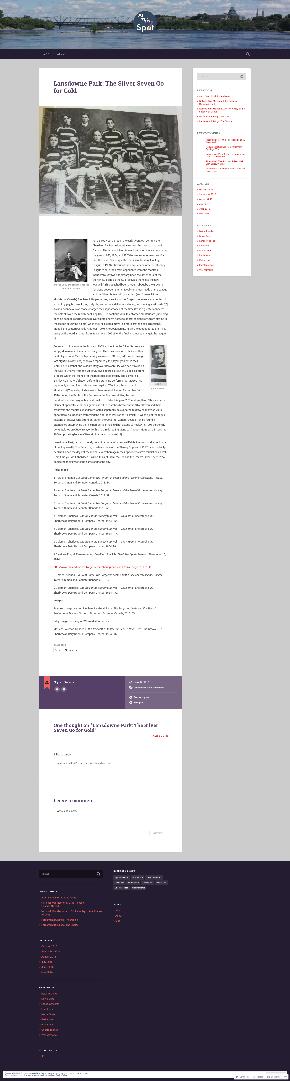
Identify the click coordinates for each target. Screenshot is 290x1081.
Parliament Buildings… (217, 147)
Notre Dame (205, 250)
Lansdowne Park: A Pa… (218, 154)
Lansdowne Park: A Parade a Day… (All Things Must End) (83, 763)
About (61, 54)
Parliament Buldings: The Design (215, 116)
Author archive (57, 689)
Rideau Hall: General (216, 168)
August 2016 (205, 199)
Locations (158, 687)
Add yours (160, 735)
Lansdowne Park (143, 687)
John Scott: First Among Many (214, 96)
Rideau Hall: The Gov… (217, 161)
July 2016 (204, 204)
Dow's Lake (205, 236)
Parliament (204, 255)
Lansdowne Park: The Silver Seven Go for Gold (109, 87)
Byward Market (206, 231)
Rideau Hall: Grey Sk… (216, 139)
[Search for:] (221, 76)
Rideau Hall (204, 260)
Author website (64, 689)
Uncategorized (206, 265)
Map (46, 54)
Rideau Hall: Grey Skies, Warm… (224, 162)
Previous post (141, 697)
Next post (139, 702)
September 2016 (207, 194)
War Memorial (206, 269)
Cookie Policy (61, 1075)
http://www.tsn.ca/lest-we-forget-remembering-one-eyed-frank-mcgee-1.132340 (102, 567)
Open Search (248, 54)
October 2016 (206, 189)
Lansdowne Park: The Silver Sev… (226, 155)
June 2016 (204, 208)
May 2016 (204, 213)
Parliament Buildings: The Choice (215, 121)
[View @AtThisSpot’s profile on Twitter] (42, 1056)
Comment (157, 833)
